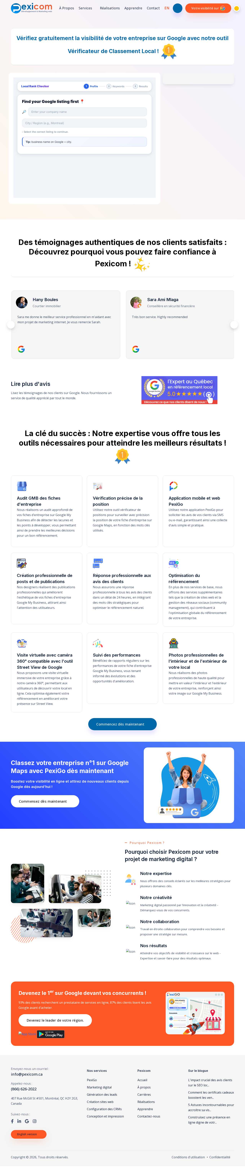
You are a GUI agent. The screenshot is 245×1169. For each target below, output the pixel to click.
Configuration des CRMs (104, 1109)
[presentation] (11, 325)
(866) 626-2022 (24, 1088)
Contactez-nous (148, 1116)
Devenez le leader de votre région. (55, 1020)
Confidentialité (219, 1157)
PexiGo (92, 1080)
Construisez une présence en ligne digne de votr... (209, 1120)
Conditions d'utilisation (188, 1157)
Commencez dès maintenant (120, 724)
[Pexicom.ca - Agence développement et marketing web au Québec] (31, 8)
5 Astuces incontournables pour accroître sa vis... (211, 1107)
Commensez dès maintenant (43, 801)
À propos (66, 8)
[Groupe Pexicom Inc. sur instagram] (34, 1121)
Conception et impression (105, 1116)
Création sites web (100, 1102)
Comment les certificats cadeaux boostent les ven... (211, 1095)
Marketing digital (99, 1087)
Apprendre (133, 8)
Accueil (142, 1080)
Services (86, 8)
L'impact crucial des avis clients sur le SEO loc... (210, 1082)
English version (27, 1134)
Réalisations (110, 8)
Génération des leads (102, 1094)
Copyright (18, 1157)
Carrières (144, 1094)
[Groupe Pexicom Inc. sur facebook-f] (12, 1121)
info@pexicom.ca (27, 1074)
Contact (153, 8)
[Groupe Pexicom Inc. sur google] (27, 1121)
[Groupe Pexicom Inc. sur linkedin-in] (19, 1121)
